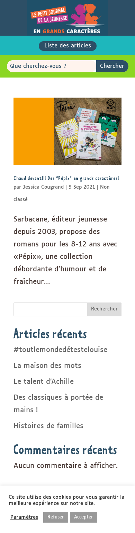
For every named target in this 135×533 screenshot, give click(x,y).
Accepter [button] (83, 517)
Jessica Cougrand (43, 187)
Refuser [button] (55, 517)
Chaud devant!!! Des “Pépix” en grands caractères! (66, 178)
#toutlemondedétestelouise (60, 349)
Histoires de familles (48, 426)
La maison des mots (47, 365)
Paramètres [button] (24, 517)
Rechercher (104, 309)
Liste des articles (67, 46)
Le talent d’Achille (44, 381)
